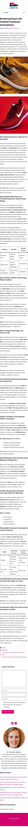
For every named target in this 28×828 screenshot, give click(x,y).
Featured (4, 650)
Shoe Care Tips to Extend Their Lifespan (14, 657)
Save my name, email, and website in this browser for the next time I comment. (14, 705)
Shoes (4, 648)
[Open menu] (14, 820)
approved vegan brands (20, 451)
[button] (24, 12)
